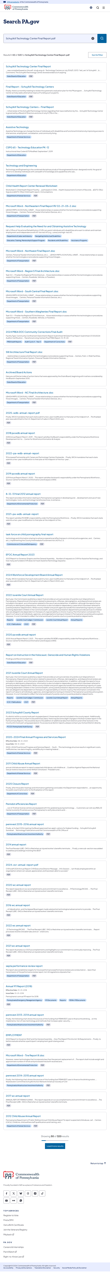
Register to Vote (10, 1215)
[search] (98, 8)
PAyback (7, 1234)
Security (56, 1268)
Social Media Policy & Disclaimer (74, 1268)
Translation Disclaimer (43, 1268)
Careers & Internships (13, 1247)
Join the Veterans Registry (15, 1229)
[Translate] (91, 7)
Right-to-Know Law (12, 1256)
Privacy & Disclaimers (24, 1268)
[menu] (104, 8)
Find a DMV (8, 1220)
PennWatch (8, 1252)
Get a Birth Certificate (13, 1225)
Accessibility (8, 1268)
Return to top (97, 1163)
